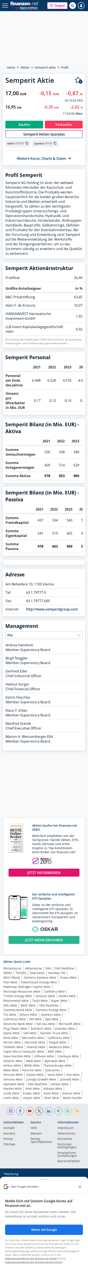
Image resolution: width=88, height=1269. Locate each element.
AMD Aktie (33, 1061)
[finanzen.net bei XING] (58, 1111)
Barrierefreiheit (68, 1161)
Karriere (9, 1133)
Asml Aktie (51, 1093)
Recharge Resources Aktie (21, 991)
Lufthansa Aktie (14, 1019)
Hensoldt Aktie (35, 1042)
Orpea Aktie (68, 977)
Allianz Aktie (28, 1015)
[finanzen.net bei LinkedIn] (49, 1111)
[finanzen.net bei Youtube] (30, 1111)
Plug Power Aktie (15, 1028)
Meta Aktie (11, 1070)
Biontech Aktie (41, 1028)
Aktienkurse (33, 968)
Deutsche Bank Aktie (18, 1024)
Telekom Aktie (13, 1047)
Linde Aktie (11, 1093)
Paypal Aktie (57, 1042)
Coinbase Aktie (68, 1056)
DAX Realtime (64, 968)
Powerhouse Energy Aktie (39, 982)
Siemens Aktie (51, 1015)
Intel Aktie (32, 1089)
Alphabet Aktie (54, 1061)
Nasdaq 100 (56, 973)
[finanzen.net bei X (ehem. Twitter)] (39, 1111)
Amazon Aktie (45, 996)
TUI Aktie (9, 1015)
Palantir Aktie (12, 1061)
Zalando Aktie (69, 1079)
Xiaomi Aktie (35, 1075)
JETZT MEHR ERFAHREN (44, 940)
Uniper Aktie (31, 1098)
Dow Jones (37, 973)
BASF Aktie (28, 1005)
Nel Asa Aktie (45, 1024)
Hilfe (34, 1128)
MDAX (7, 973)
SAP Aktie (30, 1033)
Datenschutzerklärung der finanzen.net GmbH (31, 1258)
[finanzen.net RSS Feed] (77, 1111)
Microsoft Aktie (69, 1024)
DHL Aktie (10, 1005)
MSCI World (11, 977)
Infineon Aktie (44, 1056)
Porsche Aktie (31, 1070)
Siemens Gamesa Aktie (40, 977)
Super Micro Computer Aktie (23, 1051)
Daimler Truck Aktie (54, 1033)
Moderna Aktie (59, 1047)
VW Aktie (35, 1019)
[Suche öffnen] (72, 5)
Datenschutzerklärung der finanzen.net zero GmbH (33, 1262)
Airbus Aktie (12, 1065)
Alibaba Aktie (52, 1089)
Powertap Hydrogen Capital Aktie (26, 987)
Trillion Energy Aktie (17, 996)
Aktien (25, 67)
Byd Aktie (52, 1019)
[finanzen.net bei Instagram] (11, 1111)
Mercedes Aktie (33, 1038)
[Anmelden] (81, 5)
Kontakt (8, 1128)
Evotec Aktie (31, 1093)
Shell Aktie (51, 1098)
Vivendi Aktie (36, 1047)
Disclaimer (65, 1139)
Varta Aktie (55, 1075)
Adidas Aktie (60, 1084)
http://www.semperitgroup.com (52, 609)
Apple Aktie (11, 1033)
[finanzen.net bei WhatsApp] (68, 1111)
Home (11, 67)
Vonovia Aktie (12, 1079)
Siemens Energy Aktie (51, 1010)
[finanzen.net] (24, 4)
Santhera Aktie (54, 991)
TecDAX (21, 973)
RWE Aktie (55, 1051)
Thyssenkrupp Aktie (57, 1065)
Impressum (65, 1128)
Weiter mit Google (44, 1229)
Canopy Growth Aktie (41, 1079)
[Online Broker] (24, 8)
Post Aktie (10, 982)
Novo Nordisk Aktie (17, 1056)
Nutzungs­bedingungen (67, 1146)
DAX (48, 968)
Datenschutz (66, 1133)
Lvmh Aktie (11, 1098)
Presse (8, 1139)
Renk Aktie (10, 1038)
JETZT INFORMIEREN (44, 872)
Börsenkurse (12, 968)
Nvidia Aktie (67, 996)
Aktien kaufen (72, 1098)
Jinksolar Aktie (65, 1028)
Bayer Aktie (59, 1001)
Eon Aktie (73, 1075)
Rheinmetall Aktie (16, 1001)
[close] (80, 1186)
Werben (36, 1133)
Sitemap (9, 1144)
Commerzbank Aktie (17, 1010)
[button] (57, 5)
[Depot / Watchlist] (79, 80)
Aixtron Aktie (71, 1093)
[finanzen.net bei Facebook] (20, 1111)
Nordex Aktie (12, 1089)
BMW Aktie (32, 1065)
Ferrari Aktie (12, 1042)
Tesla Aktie (40, 1001)
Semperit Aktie (45, 67)
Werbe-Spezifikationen (41, 1140)
